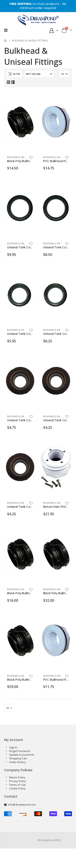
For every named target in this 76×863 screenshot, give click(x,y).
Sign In (13, 747)
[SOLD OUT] (29, 184)
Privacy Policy (17, 781)
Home (5, 41)
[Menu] (5, 30)
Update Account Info (21, 755)
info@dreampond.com (21, 804)
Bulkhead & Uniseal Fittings (22, 157)
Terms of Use (17, 785)
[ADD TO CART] (29, 98)
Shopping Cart (18, 758)
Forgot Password (19, 751)
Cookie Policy (17, 788)
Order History (17, 762)
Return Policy (17, 777)
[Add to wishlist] (31, 157)
